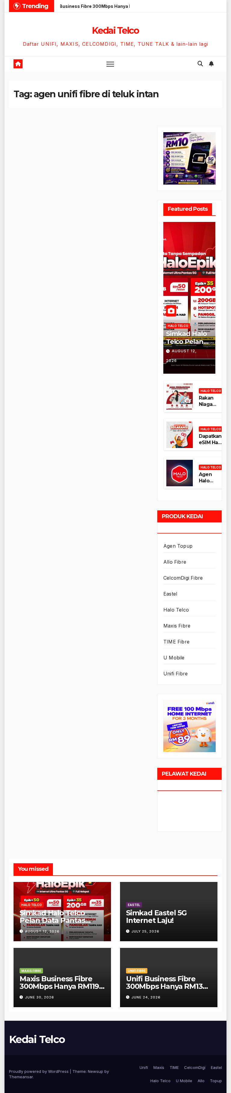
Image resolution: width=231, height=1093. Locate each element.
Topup (216, 1080)
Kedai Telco (115, 30)
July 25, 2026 (145, 931)
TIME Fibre (176, 642)
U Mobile (174, 658)
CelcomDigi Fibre (183, 578)
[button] (200, 64)
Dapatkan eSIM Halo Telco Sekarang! (211, 445)
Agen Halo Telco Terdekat (210, 484)
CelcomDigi (194, 1067)
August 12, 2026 (42, 931)
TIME (174, 1067)
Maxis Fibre (176, 626)
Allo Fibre (174, 562)
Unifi (144, 1067)
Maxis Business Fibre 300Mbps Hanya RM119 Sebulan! (59, 986)
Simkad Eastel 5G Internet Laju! (156, 916)
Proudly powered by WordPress (39, 1071)
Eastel (170, 594)
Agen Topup (177, 546)
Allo (201, 1080)
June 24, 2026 (146, 997)
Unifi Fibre (175, 674)
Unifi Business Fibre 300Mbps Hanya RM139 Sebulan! (166, 986)
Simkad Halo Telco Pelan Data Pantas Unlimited (186, 346)
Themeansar (21, 1076)
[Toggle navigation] (110, 64)
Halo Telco (178, 326)
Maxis (158, 1067)
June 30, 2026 (39, 997)
